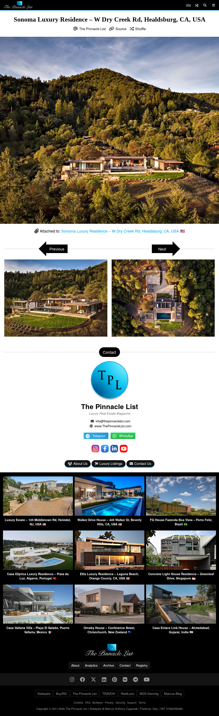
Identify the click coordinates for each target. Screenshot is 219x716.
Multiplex (97, 702)
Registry (142, 665)
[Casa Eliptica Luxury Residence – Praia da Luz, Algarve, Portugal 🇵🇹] (38, 568)
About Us (80, 463)
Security (120, 702)
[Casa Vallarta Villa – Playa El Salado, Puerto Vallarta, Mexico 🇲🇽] (38, 622)
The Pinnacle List (92, 28)
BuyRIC (61, 693)
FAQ (87, 702)
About (75, 665)
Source (120, 28)
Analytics (91, 665)
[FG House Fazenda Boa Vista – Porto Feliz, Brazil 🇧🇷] (181, 514)
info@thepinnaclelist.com (113, 421)
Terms (142, 702)
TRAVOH (108, 693)
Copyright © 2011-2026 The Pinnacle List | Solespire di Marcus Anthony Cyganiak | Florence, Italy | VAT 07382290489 (109, 709)
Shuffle (140, 28)
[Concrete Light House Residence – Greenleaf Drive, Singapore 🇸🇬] (181, 568)
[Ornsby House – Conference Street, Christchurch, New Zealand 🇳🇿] (110, 622)
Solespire (43, 693)
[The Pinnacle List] (109, 650)
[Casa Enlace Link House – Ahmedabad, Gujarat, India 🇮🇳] (181, 622)
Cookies (78, 702)
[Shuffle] (196, 5)
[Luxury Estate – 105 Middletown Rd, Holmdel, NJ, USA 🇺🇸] (38, 514)
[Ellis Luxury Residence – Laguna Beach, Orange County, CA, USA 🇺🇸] (110, 568)
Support (131, 702)
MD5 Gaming (149, 693)
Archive (108, 665)
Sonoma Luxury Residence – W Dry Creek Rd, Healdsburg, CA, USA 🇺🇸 (123, 231)
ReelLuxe (127, 693)
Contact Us (142, 463)
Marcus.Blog (173, 693)
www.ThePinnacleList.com (113, 426)
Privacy (109, 702)
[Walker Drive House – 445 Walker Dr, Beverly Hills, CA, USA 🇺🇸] (110, 514)
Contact (125, 665)
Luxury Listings (110, 463)
